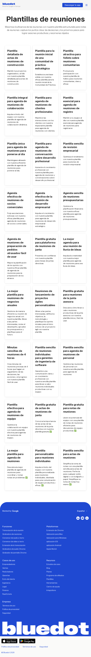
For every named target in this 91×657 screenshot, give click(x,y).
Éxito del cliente (8, 579)
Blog (48, 568)
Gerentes (6, 575)
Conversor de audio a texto (13, 538)
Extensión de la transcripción (13, 545)
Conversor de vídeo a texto (13, 541)
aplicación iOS (52, 541)
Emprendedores (8, 564)
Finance (5, 590)
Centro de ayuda (53, 587)
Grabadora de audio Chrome (13, 549)
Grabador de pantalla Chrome (14, 553)
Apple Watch (51, 549)
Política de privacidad (10, 609)
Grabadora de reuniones (12, 534)
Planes (49, 572)
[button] (86, 5)
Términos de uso (8, 605)
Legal (4, 587)
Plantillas (50, 579)
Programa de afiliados (55, 575)
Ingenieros (6, 583)
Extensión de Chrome (55, 530)
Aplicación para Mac (54, 534)
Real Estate (7, 594)
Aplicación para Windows (56, 538)
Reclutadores (7, 572)
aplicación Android (53, 545)
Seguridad (6, 613)
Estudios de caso (53, 564)
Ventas (5, 568)
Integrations (51, 590)
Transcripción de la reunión (12, 530)
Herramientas (51, 583)
